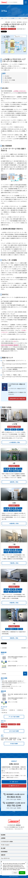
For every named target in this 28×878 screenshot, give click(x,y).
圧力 (15, 739)
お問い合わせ (5, 351)
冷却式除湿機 (19, 28)
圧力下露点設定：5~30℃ (14, 466)
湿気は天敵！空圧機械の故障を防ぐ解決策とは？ (13, 681)
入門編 (19, 739)
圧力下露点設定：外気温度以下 (14, 426)
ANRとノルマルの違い (7, 684)
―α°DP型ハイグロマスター (19, 91)
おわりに (7, 82)
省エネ (24, 28)
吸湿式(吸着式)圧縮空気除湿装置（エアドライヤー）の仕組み (14, 682)
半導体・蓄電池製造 (13, 471)
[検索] (25, 674)
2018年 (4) (20, 710)
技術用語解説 (20, 349)
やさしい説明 (4, 726)
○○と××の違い (11, 28)
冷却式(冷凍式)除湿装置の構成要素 (9, 345)
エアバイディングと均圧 (7, 688)
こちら (14, 341)
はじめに (7, 76)
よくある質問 (4, 28)
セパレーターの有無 (10, 80)
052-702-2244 (14, 805)
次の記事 (23, 648)
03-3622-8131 (14, 796)
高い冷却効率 (8, 78)
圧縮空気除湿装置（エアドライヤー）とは (11, 686)
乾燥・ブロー (20, 429)
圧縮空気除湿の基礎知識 (9, 349)
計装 (20, 471)
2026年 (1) (4, 710)
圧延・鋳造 (7, 429)
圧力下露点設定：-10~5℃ (14, 626)
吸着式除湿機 (13, 738)
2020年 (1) (12, 710)
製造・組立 (13, 429)
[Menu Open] (25, 2)
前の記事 (4, 648)
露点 (2, 739)
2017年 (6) (4, 712)
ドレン (18, 724)
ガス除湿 (6, 471)
